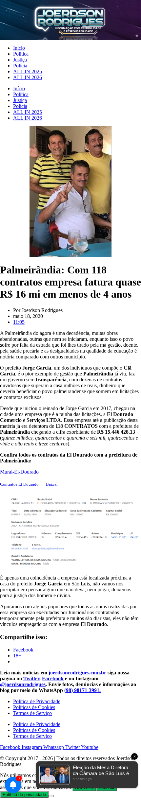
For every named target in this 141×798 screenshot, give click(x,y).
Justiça (20, 59)
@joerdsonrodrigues (23, 684)
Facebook (53, 678)
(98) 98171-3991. (82, 690)
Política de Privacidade (36, 701)
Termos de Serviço (32, 713)
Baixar (52, 484)
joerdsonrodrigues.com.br (76, 672)
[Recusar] (51, 796)
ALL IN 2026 (27, 77)
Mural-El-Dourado (19, 472)
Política (21, 54)
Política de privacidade (24, 794)
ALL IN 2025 (27, 71)
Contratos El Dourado (19, 484)
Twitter (31, 678)
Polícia (20, 65)
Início (19, 48)
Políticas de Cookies (34, 707)
